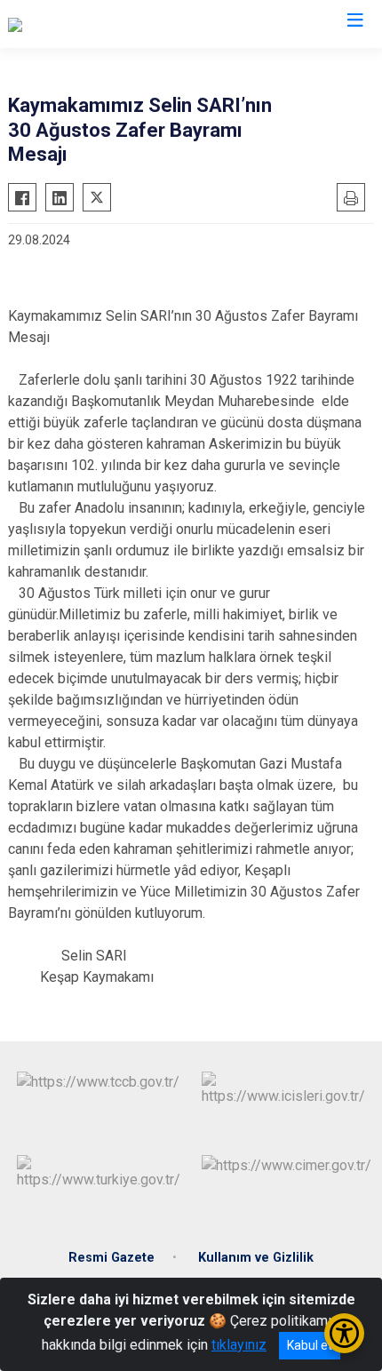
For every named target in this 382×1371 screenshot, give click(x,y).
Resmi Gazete (111, 1257)
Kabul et (309, 1345)
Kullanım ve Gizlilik (256, 1257)
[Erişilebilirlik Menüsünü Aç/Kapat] (344, 1333)
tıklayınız (239, 1344)
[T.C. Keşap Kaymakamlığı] (84, 24)
